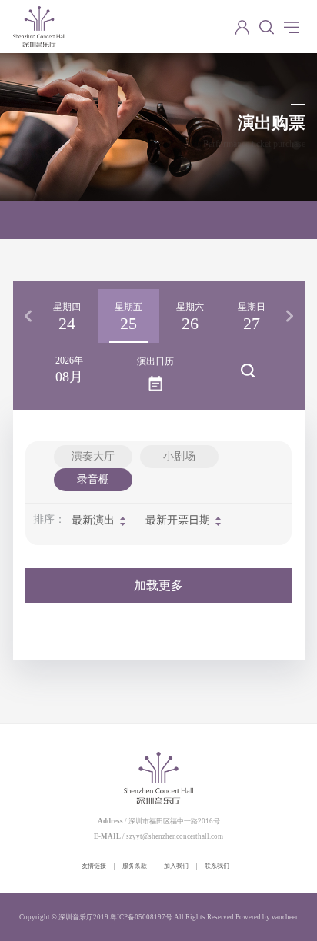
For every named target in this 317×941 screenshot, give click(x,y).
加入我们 (176, 866)
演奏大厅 (93, 456)
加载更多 (158, 585)
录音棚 (93, 479)
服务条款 (134, 866)
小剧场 (179, 456)
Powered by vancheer (266, 917)
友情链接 (94, 866)
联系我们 (217, 866)
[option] (67, 316)
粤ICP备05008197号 (141, 917)
